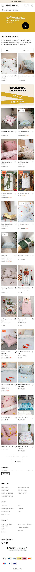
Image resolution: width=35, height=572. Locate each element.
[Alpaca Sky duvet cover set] (26, 63)
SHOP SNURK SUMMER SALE (17, 1)
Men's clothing (22, 490)
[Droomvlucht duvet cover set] (26, 306)
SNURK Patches (22, 493)
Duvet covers (5, 487)
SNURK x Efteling (22, 355)
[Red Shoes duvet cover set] (26, 339)
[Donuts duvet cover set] (9, 405)
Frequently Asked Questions (6, 525)
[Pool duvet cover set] (26, 405)
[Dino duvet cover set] (9, 180)
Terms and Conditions (24, 524)
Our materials (5, 514)
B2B (19, 511)
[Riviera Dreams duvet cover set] (26, 118)
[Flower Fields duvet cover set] (26, 434)
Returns (3, 532)
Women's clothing (23, 487)
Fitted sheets (5, 490)
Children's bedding (7, 493)
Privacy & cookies (23, 527)
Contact (20, 530)
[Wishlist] (28, 5)
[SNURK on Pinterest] (7, 543)
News (19, 506)
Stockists (20, 509)
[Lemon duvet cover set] (9, 434)
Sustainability (5, 511)
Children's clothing (7, 496)
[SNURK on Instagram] (4, 543)
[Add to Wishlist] (16, 76)
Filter (24, 50)
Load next (17, 461)
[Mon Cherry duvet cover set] (9, 118)
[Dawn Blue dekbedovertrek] (9, 242)
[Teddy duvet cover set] (26, 180)
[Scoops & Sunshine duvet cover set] (9, 211)
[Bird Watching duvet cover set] (26, 149)
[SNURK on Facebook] (2, 543)
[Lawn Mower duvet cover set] (26, 242)
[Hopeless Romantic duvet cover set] (26, 372)
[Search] (3, 10)
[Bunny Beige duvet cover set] (9, 275)
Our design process (7, 509)
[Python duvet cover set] (26, 275)
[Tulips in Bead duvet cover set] (9, 149)
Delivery (3, 529)
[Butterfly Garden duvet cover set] (9, 63)
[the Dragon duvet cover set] (9, 306)
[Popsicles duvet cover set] (26, 211)
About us (4, 506)
